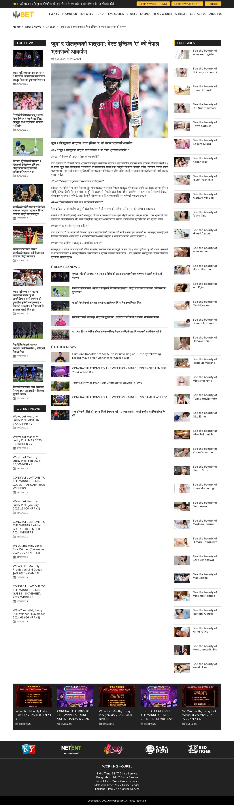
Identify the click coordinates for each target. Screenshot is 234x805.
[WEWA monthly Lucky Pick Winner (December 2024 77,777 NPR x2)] (159, 696)
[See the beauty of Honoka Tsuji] (182, 344)
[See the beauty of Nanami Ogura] (182, 614)
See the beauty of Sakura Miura (205, 142)
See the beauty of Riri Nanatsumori (205, 106)
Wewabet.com (24, 14)
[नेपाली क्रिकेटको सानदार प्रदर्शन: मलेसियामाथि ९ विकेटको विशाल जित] (28, 331)
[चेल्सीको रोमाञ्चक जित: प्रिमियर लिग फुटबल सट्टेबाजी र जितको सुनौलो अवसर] (28, 373)
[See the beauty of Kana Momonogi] (182, 489)
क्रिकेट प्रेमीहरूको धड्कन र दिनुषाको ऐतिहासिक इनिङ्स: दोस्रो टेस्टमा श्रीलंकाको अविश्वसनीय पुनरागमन (27, 166)
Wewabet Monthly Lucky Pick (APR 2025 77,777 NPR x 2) (27, 420)
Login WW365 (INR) (187, 3)
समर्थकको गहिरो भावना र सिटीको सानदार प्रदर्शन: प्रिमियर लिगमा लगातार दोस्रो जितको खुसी (65, 3)
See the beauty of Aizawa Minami (205, 196)
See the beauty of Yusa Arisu (205, 504)
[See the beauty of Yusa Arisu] (182, 507)
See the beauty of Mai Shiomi (205, 576)
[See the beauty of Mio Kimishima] (182, 381)
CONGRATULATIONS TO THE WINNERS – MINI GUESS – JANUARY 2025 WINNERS (29, 483)
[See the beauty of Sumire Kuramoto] (182, 324)
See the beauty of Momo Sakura (205, 468)
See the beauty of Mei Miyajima (205, 303)
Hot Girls (186, 43)
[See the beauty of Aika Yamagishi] (182, 55)
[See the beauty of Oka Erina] (182, 417)
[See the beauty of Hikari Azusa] (182, 234)
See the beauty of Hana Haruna (205, 267)
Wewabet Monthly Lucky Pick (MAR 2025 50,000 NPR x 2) (27, 440)
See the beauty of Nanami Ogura (205, 612)
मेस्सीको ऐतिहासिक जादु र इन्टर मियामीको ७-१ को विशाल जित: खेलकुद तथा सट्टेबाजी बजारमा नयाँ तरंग (28, 120)
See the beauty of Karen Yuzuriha (205, 450)
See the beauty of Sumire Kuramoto (205, 321)
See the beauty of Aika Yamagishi (205, 52)
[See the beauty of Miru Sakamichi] (182, 435)
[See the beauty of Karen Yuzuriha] (182, 453)
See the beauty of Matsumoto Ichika (205, 647)
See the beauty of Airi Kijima (205, 285)
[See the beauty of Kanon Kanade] (182, 91)
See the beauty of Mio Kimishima (205, 378)
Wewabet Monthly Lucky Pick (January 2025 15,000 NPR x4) (26, 505)
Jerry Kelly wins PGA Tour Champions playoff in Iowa (107, 382)
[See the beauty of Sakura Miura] (182, 144)
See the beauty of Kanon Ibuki (205, 159)
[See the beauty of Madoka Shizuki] (182, 525)
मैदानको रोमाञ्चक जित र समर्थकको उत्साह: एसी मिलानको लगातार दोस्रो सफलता (28, 252)
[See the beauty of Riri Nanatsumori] (182, 109)
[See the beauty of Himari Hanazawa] (182, 543)
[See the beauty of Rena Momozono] (182, 363)
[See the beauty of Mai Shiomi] (182, 579)
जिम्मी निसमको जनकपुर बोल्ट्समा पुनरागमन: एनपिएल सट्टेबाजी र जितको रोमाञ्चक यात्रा (115, 317)
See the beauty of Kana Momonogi (205, 486)
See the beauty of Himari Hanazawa (205, 540)
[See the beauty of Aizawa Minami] (182, 198)
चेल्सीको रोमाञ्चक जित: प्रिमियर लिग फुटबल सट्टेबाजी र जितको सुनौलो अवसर (28, 390)
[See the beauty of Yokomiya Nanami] (182, 73)
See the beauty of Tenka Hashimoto (205, 396)
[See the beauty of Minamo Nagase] (182, 596)
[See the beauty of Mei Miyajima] (182, 306)
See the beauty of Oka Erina (205, 414)
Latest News (28, 409)
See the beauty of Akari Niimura (205, 665)
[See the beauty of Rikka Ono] (182, 216)
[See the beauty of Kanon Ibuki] (182, 162)
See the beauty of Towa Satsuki (205, 124)
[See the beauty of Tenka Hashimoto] (182, 399)
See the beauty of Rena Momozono (205, 360)
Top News (25, 43)
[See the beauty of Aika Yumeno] (182, 252)
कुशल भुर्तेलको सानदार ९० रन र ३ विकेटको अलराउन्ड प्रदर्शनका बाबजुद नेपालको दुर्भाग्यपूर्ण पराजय (29, 76)
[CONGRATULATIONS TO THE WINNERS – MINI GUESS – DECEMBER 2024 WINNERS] (117, 696)
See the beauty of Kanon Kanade (205, 88)
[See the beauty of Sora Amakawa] (182, 561)
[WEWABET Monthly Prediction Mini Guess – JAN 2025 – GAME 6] (200, 696)
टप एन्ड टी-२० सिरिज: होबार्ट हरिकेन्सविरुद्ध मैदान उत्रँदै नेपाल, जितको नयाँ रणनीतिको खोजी (116, 331)
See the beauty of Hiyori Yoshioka (205, 178)
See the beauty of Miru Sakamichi (205, 432)
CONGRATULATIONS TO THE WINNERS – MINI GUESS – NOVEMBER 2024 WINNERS (29, 592)
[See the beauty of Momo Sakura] (182, 471)
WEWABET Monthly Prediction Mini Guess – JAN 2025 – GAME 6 (28, 569)
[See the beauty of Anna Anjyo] (182, 632)
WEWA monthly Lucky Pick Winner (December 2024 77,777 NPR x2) (28, 549)
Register (212, 3)
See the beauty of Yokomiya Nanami (205, 70)
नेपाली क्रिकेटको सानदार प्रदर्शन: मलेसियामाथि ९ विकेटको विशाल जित (106, 302)
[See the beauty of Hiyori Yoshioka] (182, 180)
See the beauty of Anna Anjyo (205, 629)
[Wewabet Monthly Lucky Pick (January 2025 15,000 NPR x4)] (75, 696)
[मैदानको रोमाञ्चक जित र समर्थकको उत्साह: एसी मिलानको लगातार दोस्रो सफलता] (28, 235)
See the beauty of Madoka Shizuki (205, 522)
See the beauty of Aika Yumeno (205, 249)
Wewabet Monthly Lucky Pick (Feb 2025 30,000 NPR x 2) (26, 460)
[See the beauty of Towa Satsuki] (182, 127)
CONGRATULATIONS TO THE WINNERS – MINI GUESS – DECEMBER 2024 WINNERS (29, 527)
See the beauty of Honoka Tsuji (205, 339)
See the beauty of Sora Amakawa (205, 558)
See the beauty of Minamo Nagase (205, 594)
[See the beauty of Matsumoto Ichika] (182, 650)
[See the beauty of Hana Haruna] (182, 270)
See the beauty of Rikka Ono (205, 213)
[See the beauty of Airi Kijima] (182, 288)
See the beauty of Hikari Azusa (205, 231)
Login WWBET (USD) (153, 3)
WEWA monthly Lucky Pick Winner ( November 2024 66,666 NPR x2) (29, 614)
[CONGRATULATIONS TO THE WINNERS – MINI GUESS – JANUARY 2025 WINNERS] (34, 696)
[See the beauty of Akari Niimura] (182, 668)
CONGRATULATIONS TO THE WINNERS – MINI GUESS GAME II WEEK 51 (120, 397)
